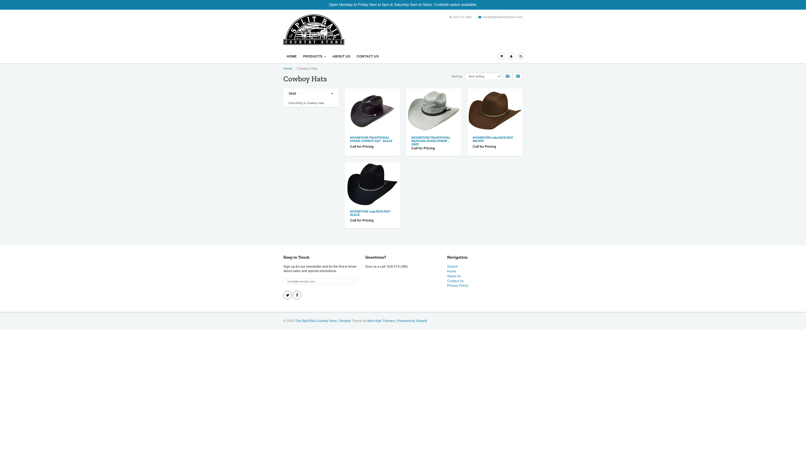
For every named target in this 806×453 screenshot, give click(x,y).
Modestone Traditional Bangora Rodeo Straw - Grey (430, 141)
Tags (292, 93)
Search (452, 266)
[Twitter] (287, 295)
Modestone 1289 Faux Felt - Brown (494, 139)
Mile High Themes (381, 321)
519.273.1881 (462, 17)
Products (312, 56)
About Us (341, 56)
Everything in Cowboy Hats (306, 103)
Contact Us (368, 56)
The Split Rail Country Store (316, 321)
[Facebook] (297, 295)
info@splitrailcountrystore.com (503, 17)
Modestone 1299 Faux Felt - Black (371, 213)
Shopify (345, 321)
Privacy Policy (457, 285)
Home (292, 56)
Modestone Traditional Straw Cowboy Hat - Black (371, 139)
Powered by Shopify (412, 321)
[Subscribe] (353, 281)
